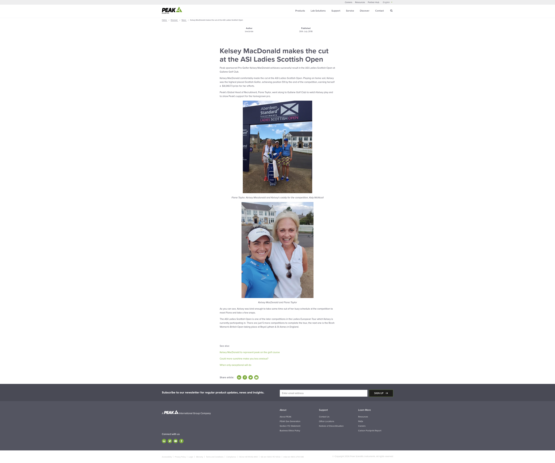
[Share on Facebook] (245, 377)
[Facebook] (181, 441)
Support (335, 10)
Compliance (231, 457)
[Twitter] (170, 441)
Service (350, 10)
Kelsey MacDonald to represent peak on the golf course (250, 352)
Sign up (379, 393)
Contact (379, 10)
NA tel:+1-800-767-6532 (271, 457)
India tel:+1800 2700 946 (293, 457)
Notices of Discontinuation (331, 426)
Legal (191, 457)
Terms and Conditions (214, 457)
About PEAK (285, 416)
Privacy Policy (180, 457)
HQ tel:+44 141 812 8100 (248, 457)
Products (300, 10)
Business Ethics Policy (290, 430)
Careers (348, 2)
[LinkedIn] (164, 441)
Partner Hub (373, 2)
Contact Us (324, 416)
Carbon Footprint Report (369, 430)
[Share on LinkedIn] (239, 377)
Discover (364, 10)
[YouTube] (175, 441)
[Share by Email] (256, 377)
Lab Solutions (318, 10)
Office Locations (326, 421)
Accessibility (167, 457)
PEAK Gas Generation (290, 421)
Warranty (199, 457)
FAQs (360, 421)
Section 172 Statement (290, 426)
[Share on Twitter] (250, 377)
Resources (360, 2)
